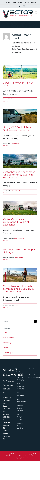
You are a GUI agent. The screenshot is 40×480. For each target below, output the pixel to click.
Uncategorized (15, 143)
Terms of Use (31, 456)
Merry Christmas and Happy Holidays (19, 251)
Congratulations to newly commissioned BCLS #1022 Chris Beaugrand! (18, 289)
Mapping (7, 343)
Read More (5, 101)
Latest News (15, 191)
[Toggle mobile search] (36, 13)
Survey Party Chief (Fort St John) (18, 84)
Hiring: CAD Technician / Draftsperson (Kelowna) (17, 128)
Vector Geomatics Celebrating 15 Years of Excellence (16, 222)
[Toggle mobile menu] (36, 11)
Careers (16, 99)
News (20, 191)
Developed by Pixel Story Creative (22, 458)
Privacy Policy (23, 456)
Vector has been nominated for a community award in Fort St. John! (19, 175)
